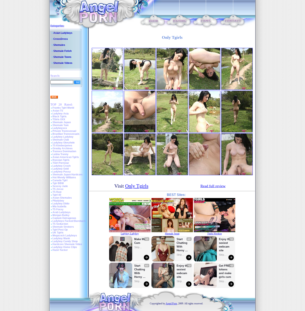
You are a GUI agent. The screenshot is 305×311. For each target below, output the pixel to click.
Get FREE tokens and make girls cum (225, 271)
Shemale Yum (60, 125)
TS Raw (56, 192)
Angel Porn (171, 303)
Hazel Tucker (60, 250)
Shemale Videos (62, 63)
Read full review (213, 186)
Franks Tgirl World (63, 107)
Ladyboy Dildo (60, 203)
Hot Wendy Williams (64, 177)
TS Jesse (57, 189)
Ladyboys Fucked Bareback (69, 221)
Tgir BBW (58, 183)
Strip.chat (138, 247)
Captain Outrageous (64, 218)
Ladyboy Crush (61, 165)
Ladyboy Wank (61, 238)
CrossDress (60, 39)
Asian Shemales (62, 197)
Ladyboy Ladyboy (62, 136)
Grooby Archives (62, 148)
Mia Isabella (59, 206)
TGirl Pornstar (60, 163)
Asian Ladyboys (62, 33)
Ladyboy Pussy (61, 171)
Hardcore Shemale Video (67, 244)
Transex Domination (64, 151)
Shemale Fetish (62, 51)
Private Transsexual (64, 131)
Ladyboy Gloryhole (63, 142)
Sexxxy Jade (60, 186)
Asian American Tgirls (65, 157)
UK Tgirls (57, 232)
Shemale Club (60, 139)
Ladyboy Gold (60, 168)
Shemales (59, 45)
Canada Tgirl (59, 180)
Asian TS (57, 110)
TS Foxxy (57, 209)
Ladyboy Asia (60, 113)
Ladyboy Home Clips (64, 247)
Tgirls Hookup (214, 233)
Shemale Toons (62, 57)
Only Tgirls (136, 186)
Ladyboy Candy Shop (65, 241)
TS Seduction (60, 223)
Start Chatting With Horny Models (140, 271)
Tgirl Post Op (60, 229)
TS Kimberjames (62, 145)
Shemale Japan (61, 122)
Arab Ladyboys (61, 212)
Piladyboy (58, 200)
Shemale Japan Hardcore (67, 174)
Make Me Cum (140, 241)
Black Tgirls (59, 116)
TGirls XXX (58, 119)
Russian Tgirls (61, 160)
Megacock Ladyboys (64, 235)
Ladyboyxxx (59, 128)
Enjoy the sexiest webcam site (183, 271)
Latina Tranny (60, 154)
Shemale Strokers (63, 226)
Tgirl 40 (56, 194)
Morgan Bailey (61, 215)
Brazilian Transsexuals (65, 133)
